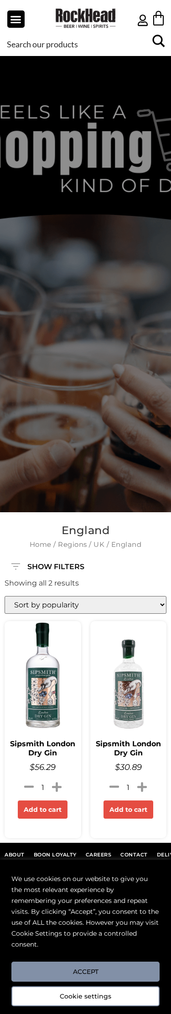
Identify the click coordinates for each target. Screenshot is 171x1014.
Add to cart (43, 809)
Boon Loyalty (55, 854)
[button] (16, 19)
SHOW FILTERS (55, 564)
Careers (99, 854)
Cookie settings (85, 996)
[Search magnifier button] (158, 44)
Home (41, 544)
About (15, 854)
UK (98, 544)
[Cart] (158, 18)
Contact (134, 854)
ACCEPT (85, 972)
